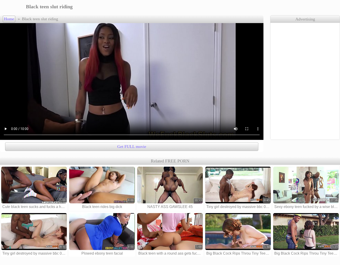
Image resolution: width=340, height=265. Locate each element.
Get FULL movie (131, 146)
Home (9, 19)
